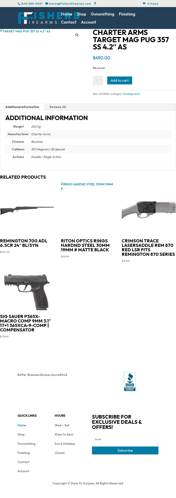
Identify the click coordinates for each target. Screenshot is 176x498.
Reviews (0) (58, 107)
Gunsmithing (102, 15)
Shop (81, 15)
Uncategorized (131, 93)
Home (66, 15)
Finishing (127, 15)
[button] (77, 35)
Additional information (22, 107)
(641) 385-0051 (31, 3)
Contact (68, 23)
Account (88, 23)
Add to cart (120, 80)
